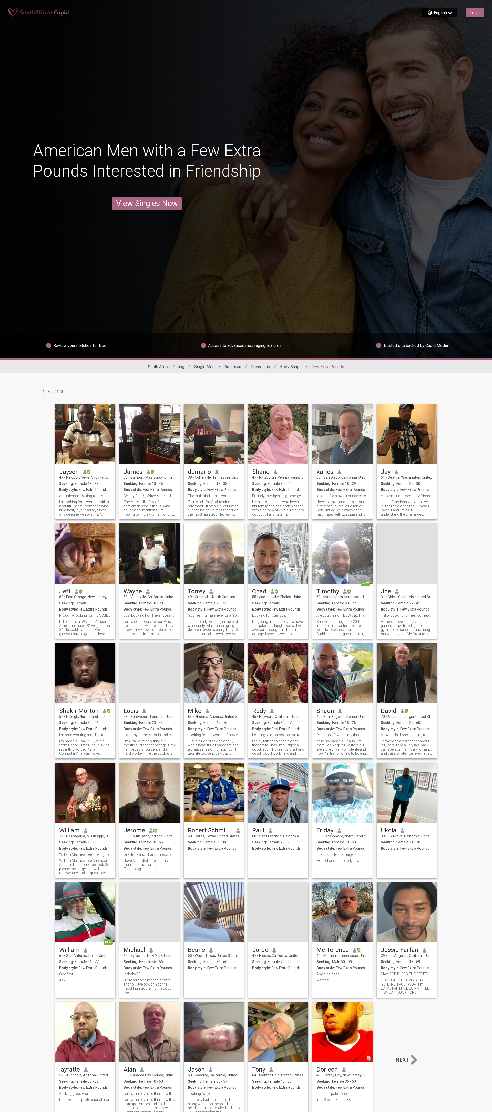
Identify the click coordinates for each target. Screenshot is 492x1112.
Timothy (327, 591)
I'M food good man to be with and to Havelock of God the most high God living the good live (148, 986)
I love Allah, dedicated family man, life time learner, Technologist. (146, 865)
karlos (324, 471)
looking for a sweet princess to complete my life (342, 496)
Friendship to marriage (334, 854)
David (388, 710)
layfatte (69, 1069)
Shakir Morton (79, 710)
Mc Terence (332, 950)
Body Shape (291, 366)
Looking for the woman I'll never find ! (214, 735)
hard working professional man (84, 1100)
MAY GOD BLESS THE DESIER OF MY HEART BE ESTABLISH (407, 974)
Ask (62, 980)
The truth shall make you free (211, 496)
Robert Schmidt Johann (210, 830)
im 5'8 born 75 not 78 (333, 1100)
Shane (261, 471)
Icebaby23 (132, 974)
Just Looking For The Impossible (150, 615)
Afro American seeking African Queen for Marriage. (407, 496)
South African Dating (166, 366)
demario (199, 471)
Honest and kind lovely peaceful (341, 861)
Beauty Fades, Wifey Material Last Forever (150, 496)
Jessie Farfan (399, 950)
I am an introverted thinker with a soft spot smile (150, 1094)
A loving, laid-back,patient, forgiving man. (407, 735)
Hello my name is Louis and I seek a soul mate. (150, 735)
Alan (130, 1069)
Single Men (204, 366)
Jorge (260, 950)
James (133, 471)
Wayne (133, 591)
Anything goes (328, 974)
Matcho (322, 980)
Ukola (388, 830)
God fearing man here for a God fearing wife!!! (214, 615)
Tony (258, 1069)
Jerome (134, 830)
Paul (258, 830)
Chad (259, 591)
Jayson (69, 471)
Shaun (325, 710)
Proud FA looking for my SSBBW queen (85, 615)
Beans (196, 950)
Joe (386, 591)
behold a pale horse (332, 1094)
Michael (134, 950)
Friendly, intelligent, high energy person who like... (278, 496)
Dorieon (327, 1069)
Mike (194, 710)
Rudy (259, 710)
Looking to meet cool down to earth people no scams (278, 735)
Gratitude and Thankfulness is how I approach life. (150, 854)
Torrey (196, 591)
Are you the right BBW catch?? (340, 615)
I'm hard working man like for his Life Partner (85, 735)
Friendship (260, 366)
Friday (324, 830)
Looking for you (200, 1094)
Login (475, 12)
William (69, 830)
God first (66, 974)
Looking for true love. (269, 615)
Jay (386, 471)
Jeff (65, 591)
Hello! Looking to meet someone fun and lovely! (407, 615)
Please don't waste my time (338, 735)
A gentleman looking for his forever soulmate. (85, 496)
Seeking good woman (77, 1094)
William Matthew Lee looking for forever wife (85, 854)
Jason (196, 1069)
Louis (131, 710)
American (232, 366)
